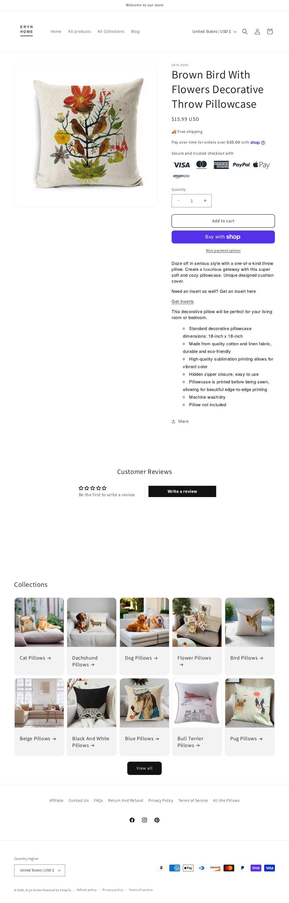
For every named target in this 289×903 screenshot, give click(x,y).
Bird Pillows (243, 658)
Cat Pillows (32, 658)
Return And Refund (125, 800)
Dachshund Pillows (85, 661)
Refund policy (87, 890)
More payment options (223, 250)
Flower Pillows (194, 658)
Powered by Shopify (56, 890)
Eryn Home (33, 890)
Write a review (182, 491)
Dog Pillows (138, 658)
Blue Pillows (139, 738)
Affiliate (56, 800)
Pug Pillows (243, 738)
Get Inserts (183, 301)
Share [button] (183, 421)
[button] (245, 31)
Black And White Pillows (91, 741)
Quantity (179, 189)
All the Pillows (226, 800)
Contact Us (79, 800)
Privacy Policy (160, 800)
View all (145, 768)
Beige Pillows (35, 738)
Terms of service (140, 890)
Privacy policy (112, 890)
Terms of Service (193, 800)
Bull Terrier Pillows (190, 741)
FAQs (98, 800)
